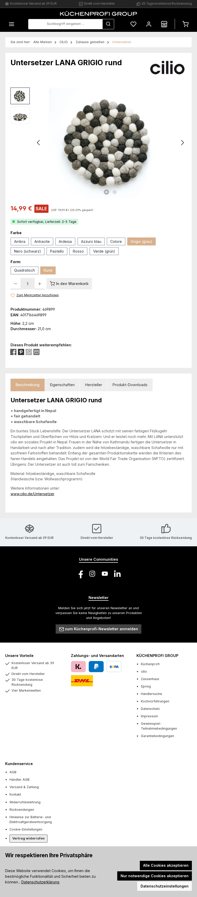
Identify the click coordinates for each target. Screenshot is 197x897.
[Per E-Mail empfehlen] (36, 352)
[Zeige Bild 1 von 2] (106, 192)
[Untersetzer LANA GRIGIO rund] (110, 143)
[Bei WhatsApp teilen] (29, 352)
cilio (144, 671)
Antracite (42, 241)
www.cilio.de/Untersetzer (32, 494)
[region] (98, 143)
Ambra (19, 241)
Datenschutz (150, 709)
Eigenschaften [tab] (62, 385)
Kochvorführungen (155, 701)
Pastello (57, 251)
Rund (48, 270)
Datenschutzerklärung (40, 882)
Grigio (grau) (141, 241)
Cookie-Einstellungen (25, 829)
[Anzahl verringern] (16, 283)
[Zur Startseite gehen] (98, 13)
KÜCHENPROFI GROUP (157, 655)
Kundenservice (19, 763)
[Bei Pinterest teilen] (21, 352)
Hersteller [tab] (93, 385)
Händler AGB (19, 779)
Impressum (149, 716)
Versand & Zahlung (24, 787)
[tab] (28, 385)
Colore (116, 241)
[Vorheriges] (39, 142)
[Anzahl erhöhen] (40, 283)
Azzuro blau (91, 241)
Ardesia (65, 241)
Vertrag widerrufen (28, 838)
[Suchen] (108, 24)
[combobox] (65, 24)
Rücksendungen (21, 810)
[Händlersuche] (164, 24)
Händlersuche (151, 694)
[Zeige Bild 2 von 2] (115, 192)
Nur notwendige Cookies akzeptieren (155, 876)
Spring (146, 686)
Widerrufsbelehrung (25, 802)
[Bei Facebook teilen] (13, 352)
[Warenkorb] (185, 24)
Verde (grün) (104, 251)
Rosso (78, 251)
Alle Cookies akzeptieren (166, 865)
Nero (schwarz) (27, 251)
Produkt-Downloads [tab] (130, 385)
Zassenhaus (150, 679)
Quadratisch (24, 270)
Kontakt (15, 794)
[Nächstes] (182, 142)
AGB (12, 772)
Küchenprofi (150, 664)
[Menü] (11, 24)
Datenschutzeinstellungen (165, 886)
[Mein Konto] (148, 24)
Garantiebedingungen (157, 736)
